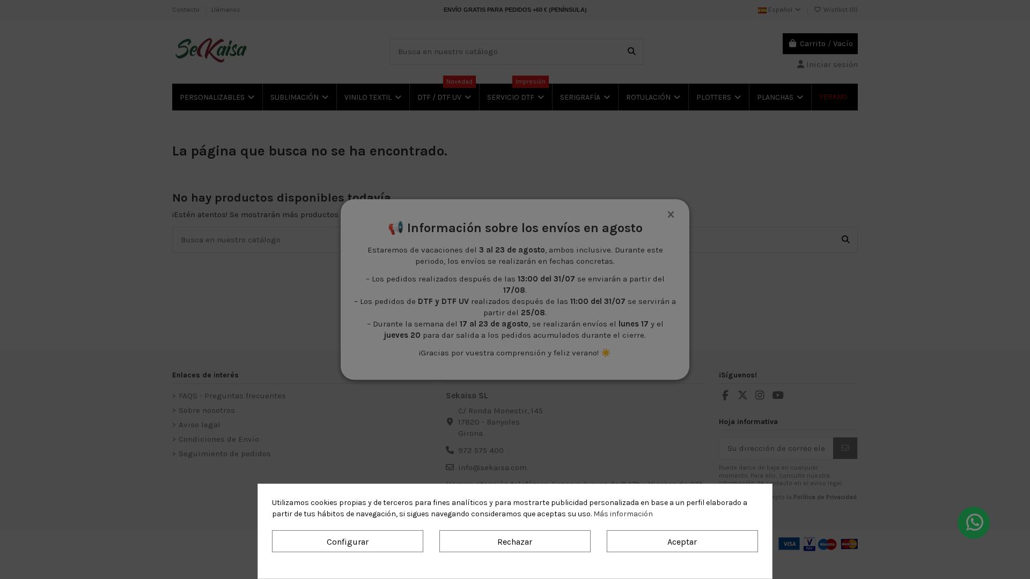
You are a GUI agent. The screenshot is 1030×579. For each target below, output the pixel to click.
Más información (623, 513)
